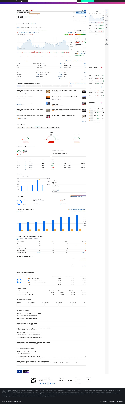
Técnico (40, 27)
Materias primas (97, 11)
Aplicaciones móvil (78, 379)
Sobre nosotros (88, 377)
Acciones (101, 11)
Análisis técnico (21, 124)
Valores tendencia (92, 86)
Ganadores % (96, 69)
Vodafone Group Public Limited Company (24, 292)
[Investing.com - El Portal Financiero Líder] (20, 1)
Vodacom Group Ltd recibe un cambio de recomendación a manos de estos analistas (30, 91)
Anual (18, 211)
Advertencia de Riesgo (120, 401)
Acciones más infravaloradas (92, 103)
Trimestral (21, 211)
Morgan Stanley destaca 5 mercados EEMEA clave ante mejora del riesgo (66, 109)
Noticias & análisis (28, 27)
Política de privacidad (112, 401)
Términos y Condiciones (103, 401)
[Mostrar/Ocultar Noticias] (38, 32)
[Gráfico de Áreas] (19, 32)
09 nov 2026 (60, 74)
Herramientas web (78, 383)
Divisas (90, 11)
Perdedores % (101, 69)
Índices (93, 11)
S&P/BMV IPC (91, 22)
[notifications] (106, 0)
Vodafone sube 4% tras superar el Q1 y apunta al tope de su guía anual (30, 102)
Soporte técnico (88, 381)
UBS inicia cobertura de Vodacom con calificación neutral (63, 115)
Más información (33, 23)
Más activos (91, 69)
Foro (44, 27)
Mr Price (60, 302)
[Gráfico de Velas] (17, 32)
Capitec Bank (47, 302)
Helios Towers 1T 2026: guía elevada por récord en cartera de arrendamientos (64, 91)
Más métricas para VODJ (81, 60)
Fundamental (35, 27)
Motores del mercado (93, 67)
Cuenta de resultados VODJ (24, 209)
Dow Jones (90, 23)
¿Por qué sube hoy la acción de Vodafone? (25, 96)
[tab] (19, 128)
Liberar (39, 252)
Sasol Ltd (74, 302)
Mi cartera (76, 381)
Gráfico (22, 27)
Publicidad (87, 379)
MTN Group (19, 302)
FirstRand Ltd (33, 302)
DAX (89, 28)
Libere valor (83, 16)
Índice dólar (91, 31)
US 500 (90, 25)
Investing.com (19, 104)
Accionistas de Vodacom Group (25, 272)
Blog (75, 377)
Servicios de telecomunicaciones (82, 259)
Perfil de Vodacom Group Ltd (25, 256)
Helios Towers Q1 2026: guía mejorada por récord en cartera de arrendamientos (64, 97)
